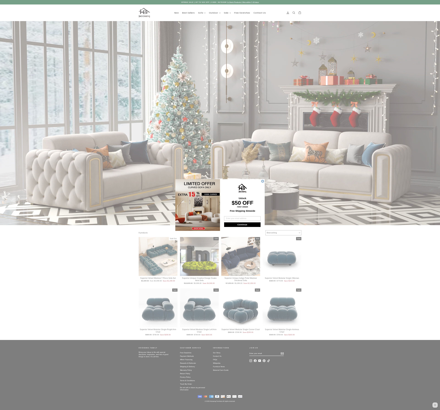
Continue (242, 224)
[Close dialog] (262, 181)
